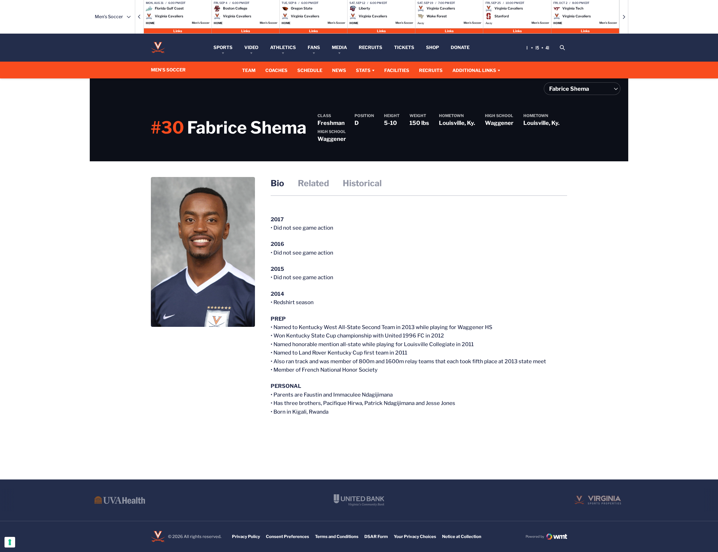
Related (313, 183)
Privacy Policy (246, 536)
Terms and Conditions (336, 536)
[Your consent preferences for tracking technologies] (9, 542)
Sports (223, 47)
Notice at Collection (461, 536)
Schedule (309, 70)
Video (251, 47)
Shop (432, 47)
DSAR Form (376, 536)
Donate (460, 47)
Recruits (370, 47)
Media (339, 47)
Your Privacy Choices (415, 536)
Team (249, 70)
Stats (363, 70)
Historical (362, 183)
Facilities (396, 70)
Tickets (404, 47)
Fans (314, 47)
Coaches (276, 70)
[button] (139, 17)
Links (177, 31)
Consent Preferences (287, 536)
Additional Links (474, 70)
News (339, 70)
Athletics (283, 47)
